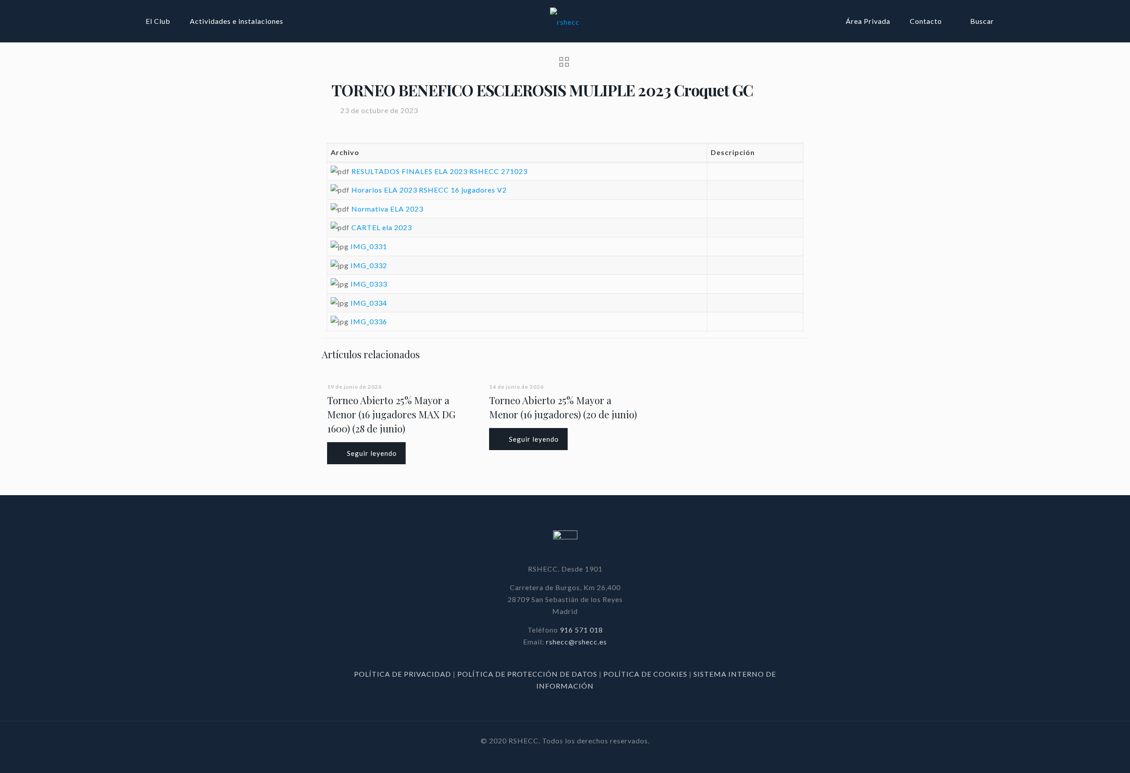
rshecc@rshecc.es (576, 641)
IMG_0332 (368, 265)
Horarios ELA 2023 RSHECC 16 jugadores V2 (429, 190)
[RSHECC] (565, 21)
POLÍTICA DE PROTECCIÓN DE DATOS (528, 674)
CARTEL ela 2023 (381, 227)
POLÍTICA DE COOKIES (645, 674)
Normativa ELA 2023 (387, 209)
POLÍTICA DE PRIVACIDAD (403, 674)
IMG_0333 (368, 284)
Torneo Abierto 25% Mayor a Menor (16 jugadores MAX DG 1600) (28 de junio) (391, 414)
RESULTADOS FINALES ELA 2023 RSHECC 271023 (439, 171)
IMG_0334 (368, 303)
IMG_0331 (368, 246)
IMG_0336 (368, 321)
